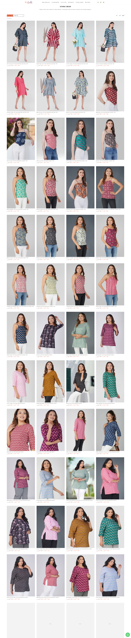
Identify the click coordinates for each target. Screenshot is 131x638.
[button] (98, 2)
